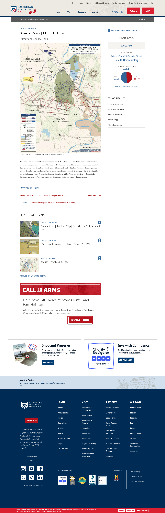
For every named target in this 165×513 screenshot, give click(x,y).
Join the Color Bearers (111, 450)
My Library (142, 19)
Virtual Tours (86, 438)
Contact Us (134, 451)
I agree (121, 511)
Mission (133, 413)
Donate (133, 11)
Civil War (23, 29)
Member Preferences (118, 3)
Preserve (82, 12)
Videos (60, 433)
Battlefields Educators (102, 3)
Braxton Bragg (113, 120)
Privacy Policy (135, 472)
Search (116, 12)
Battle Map (32, 29)
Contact (32, 460)
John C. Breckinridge (115, 125)
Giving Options (31, 456)
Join (148, 11)
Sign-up (88, 3)
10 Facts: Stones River (116, 104)
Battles (60, 408)
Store (152, 3)
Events (81, 3)
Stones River (126, 45)
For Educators (63, 449)
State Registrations (137, 482)
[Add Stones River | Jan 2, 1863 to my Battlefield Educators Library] (99, 258)
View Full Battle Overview (126, 86)
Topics (60, 418)
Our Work (96, 12)
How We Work (135, 408)
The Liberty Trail (89, 448)
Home (26, 9)
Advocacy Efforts (112, 438)
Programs (133, 418)
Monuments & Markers (87, 421)
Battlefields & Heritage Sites (87, 409)
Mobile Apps (86, 433)
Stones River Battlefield (116, 109)
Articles (61, 428)
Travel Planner (87, 415)
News (73, 3)
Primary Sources (64, 438)
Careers (133, 438)
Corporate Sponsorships (135, 444)
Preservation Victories (111, 432)
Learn (58, 12)
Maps (60, 443)
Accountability (135, 433)
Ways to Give (111, 413)
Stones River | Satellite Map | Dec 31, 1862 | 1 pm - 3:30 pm (71, 227)
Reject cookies (142, 511)
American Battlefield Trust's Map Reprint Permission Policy (53, 202)
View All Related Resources (32, 276)
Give (67, 3)
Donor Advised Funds (111, 424)
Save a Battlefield (112, 408)
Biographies (62, 423)
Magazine (109, 456)
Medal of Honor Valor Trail (89, 455)
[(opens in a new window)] (23, 468)
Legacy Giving (113, 418)
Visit (69, 12)
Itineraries (85, 428)
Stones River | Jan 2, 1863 (55, 262)
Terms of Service (136, 476)
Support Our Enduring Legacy (138, 3)
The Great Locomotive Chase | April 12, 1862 (65, 244)
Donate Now (80, 320)
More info (130, 511)
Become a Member (113, 443)
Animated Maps (63, 413)
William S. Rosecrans (115, 115)
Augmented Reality (89, 443)
